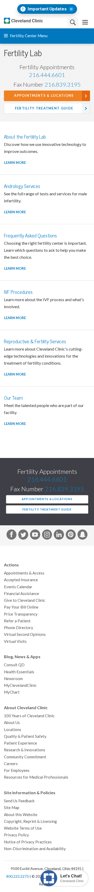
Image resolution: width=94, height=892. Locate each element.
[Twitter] (23, 535)
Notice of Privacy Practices (28, 841)
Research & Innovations (24, 749)
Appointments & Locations (44, 95)
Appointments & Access (24, 573)
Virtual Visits (15, 641)
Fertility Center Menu (28, 35)
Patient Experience (20, 743)
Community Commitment (25, 756)
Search (73, 22)
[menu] (85, 22)
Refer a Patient (17, 620)
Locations (12, 729)
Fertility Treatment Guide (44, 108)
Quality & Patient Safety (25, 736)
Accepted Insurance (21, 579)
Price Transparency (21, 614)
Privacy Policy (16, 834)
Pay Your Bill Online (21, 607)
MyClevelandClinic (20, 685)
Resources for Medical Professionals (36, 777)
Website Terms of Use (23, 828)
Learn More (15, 162)
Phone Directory (18, 627)
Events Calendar (18, 586)
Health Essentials (19, 671)
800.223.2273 (17, 876)
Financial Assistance (21, 593)
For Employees (17, 770)
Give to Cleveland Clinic (24, 600)
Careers (11, 763)
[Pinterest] (71, 535)
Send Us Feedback (19, 800)
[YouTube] (35, 535)
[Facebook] (11, 535)
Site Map (11, 807)
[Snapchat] (82, 535)
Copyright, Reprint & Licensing (30, 821)
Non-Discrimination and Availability (35, 848)
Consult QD (14, 664)
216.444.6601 (47, 75)
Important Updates (47, 9)
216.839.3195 (63, 84)
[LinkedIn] (59, 535)
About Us (12, 722)
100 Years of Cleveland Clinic (29, 715)
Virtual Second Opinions (25, 634)
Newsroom (13, 678)
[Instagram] (47, 535)
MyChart (12, 692)
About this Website (20, 814)
